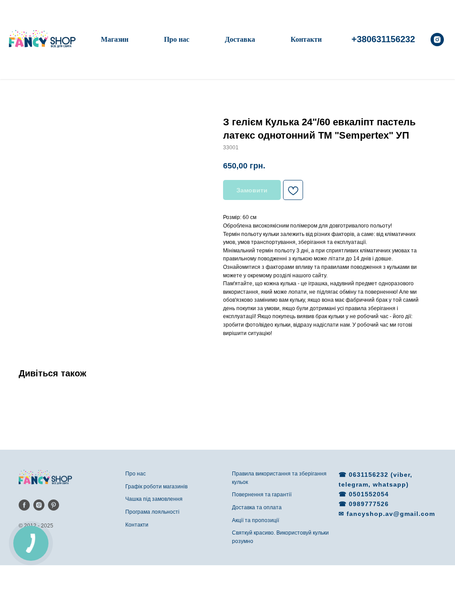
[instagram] (437, 39)
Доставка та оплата (257, 507)
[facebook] (24, 505)
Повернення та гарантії (261, 494)
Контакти (306, 39)
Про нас (176, 39)
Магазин (114, 39)
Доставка (240, 39)
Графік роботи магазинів (156, 486)
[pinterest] (53, 505)
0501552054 (369, 494)
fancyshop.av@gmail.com (391, 513)
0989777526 (369, 503)
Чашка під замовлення (154, 499)
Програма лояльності (152, 512)
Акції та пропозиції (255, 520)
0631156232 (370, 474)
